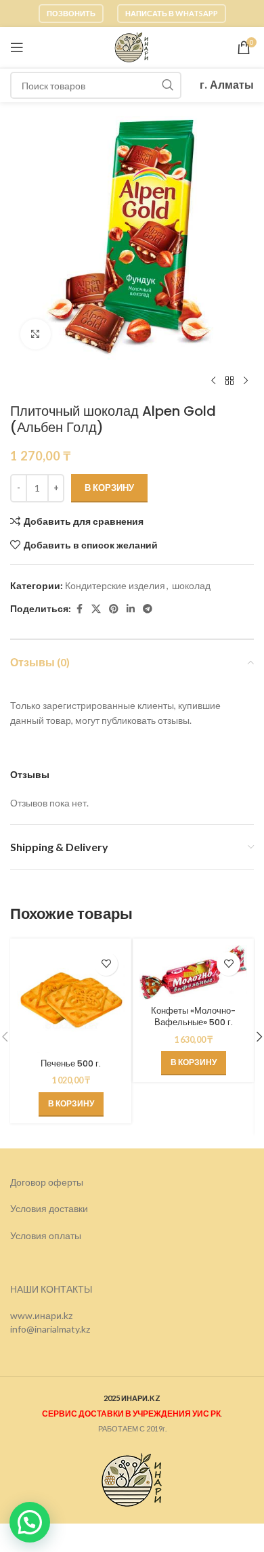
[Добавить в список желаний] (106, 964)
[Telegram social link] (147, 609)
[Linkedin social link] (131, 609)
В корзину (109, 487)
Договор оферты (46, 1182)
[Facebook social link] (79, 609)
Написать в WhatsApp (171, 13)
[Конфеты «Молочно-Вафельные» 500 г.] (193, 972)
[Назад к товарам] (229, 381)
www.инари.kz (41, 1315)
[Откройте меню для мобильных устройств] (16, 47)
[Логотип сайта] (132, 46)
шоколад (191, 585)
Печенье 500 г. (71, 1063)
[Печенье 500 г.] (71, 999)
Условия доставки (49, 1208)
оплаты (65, 1235)
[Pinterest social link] (114, 609)
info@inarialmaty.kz (50, 1329)
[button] (71, 1104)
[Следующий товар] (246, 381)
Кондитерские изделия (115, 585)
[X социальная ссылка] (96, 609)
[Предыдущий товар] (213, 381)
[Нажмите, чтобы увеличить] (35, 334)
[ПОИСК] (167, 85)
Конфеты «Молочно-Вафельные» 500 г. (193, 1017)
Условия (29, 1235)
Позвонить (71, 13)
